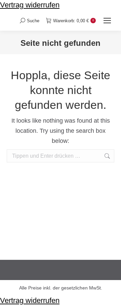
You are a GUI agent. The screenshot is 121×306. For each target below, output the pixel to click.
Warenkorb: (73, 20)
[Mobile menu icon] (107, 20)
